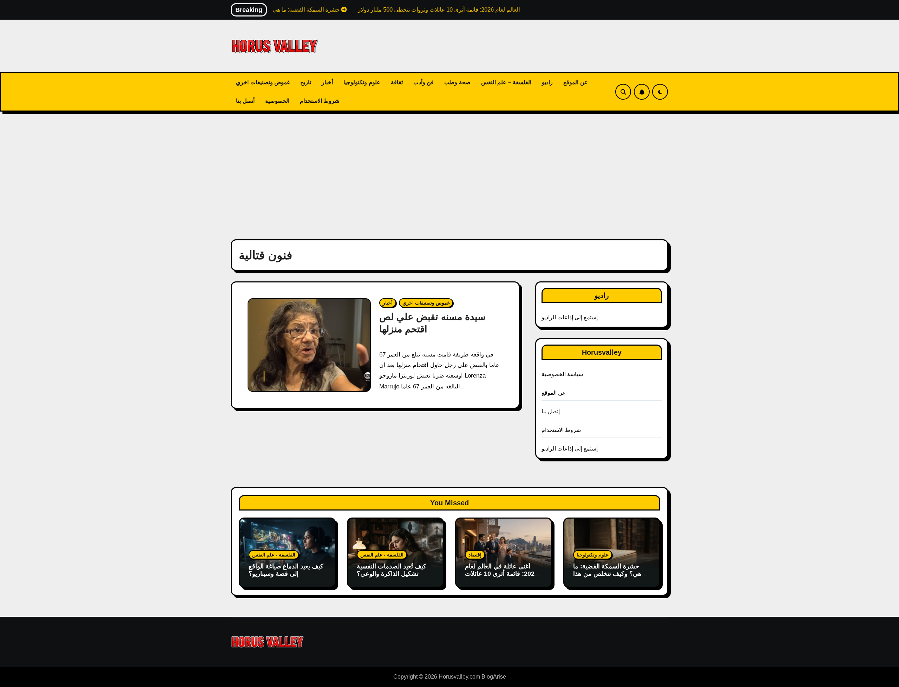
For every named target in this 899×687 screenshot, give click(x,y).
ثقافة (397, 82)
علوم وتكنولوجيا (361, 82)
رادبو (547, 82)
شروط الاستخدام (320, 101)
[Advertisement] (449, 171)
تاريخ (305, 82)
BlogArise (493, 677)
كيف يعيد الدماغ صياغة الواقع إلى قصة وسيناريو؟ (286, 570)
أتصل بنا (245, 101)
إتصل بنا (551, 411)
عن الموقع (575, 82)
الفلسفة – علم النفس (506, 82)
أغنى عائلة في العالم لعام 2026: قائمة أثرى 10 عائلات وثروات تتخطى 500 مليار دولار (501, 578)
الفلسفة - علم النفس (273, 555)
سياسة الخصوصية (562, 374)
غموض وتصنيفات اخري (263, 82)
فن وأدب (423, 82)
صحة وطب (457, 82)
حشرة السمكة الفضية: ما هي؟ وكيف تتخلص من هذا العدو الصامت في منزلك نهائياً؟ (607, 578)
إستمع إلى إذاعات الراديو (570, 317)
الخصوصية (277, 101)
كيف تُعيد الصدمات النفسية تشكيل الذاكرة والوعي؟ (391, 570)
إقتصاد (474, 555)
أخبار (327, 82)
